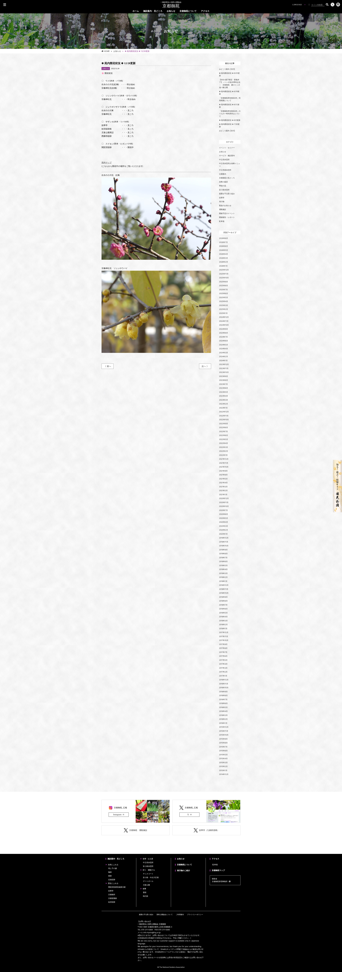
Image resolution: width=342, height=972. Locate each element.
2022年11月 (223, 416)
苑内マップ (107, 162)
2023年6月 (223, 388)
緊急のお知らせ (225, 205)
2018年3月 (223, 621)
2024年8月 (223, 333)
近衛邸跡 (111, 880)
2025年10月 (224, 278)
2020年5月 (223, 518)
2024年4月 (223, 349)
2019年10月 (223, 546)
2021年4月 (223, 483)
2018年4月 (223, 617)
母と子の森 (112, 868)
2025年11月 (223, 274)
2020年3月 (223, 526)
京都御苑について (188, 11)
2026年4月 (223, 254)
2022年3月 (223, 447)
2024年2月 (223, 356)
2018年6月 (223, 609)
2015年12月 (223, 727)
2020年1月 (223, 534)
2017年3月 (223, 668)
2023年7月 (223, 384)
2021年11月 (223, 463)
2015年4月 (223, 758)
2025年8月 (223, 285)
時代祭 (145, 896)
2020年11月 (223, 502)
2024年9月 (223, 329)
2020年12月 (224, 498)
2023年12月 (224, 364)
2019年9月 (223, 550)
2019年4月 (223, 569)
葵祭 (144, 892)
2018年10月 (223, 593)
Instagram (117, 814)
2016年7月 (223, 699)
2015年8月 (223, 743)
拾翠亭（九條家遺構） (209, 830)
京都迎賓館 (112, 898)
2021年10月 (223, 467)
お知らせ (171, 11)
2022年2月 (223, 451)
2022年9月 (223, 423)
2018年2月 (223, 624)
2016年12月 (223, 680)
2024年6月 (223, 341)
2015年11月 (223, 731)
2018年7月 (223, 605)
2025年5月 (223, 297)
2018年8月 (223, 601)
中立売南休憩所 (225, 170)
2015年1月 (223, 770)
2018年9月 (223, 597)
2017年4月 (223, 664)
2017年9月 (223, 644)
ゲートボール (148, 881)
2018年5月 (223, 613)
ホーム (136, 11)
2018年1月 (223, 628)
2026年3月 (223, 258)
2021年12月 (223, 459)
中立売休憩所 (224, 159)
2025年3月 (223, 305)
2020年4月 (223, 522)
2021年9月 (223, 471)
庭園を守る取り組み (227, 194)
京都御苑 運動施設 (138, 830)
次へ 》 (205, 366)
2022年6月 (223, 435)
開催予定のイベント (227, 213)
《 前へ (107, 366)
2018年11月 (223, 589)
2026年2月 (223, 262)
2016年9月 (223, 691)
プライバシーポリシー (195, 914)
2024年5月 (223, 345)
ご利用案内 (180, 914)
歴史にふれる (113, 883)
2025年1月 (223, 313)
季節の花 (222, 186)
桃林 (110, 876)
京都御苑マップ (218, 870)
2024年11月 (223, 321)
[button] (327, 4)
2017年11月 (223, 636)
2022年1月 (223, 455)
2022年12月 (224, 412)
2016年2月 (223, 719)
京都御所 (111, 895)
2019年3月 (223, 573)
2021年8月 (223, 475)
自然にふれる (113, 865)
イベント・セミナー (227, 148)
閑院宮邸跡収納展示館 (117, 887)
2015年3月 (223, 762)
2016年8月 (223, 695)
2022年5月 (223, 439)
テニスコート (148, 874)
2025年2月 (223, 309)
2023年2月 (223, 404)
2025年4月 (223, 301)
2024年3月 (223, 353)
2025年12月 (224, 270)
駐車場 (221, 221)
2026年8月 (223, 238)
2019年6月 (223, 561)
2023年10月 (224, 372)
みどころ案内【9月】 (227, 69)
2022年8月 (223, 427)
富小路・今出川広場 (151, 877)
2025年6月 (223, 293)
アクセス (205, 11)
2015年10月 (223, 735)
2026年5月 (223, 250)
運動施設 (222, 209)
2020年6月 (223, 514)
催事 (144, 889)
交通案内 (222, 174)
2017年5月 (223, 660)
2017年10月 (223, 640)
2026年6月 (223, 246)
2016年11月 (223, 684)
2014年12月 (223, 774)
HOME (107, 51)
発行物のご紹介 (183, 871)
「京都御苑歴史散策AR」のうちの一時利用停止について (229, 113)
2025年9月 (223, 282)
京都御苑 (171, 4)
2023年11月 (223, 368)
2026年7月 (223, 242)
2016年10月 (223, 687)
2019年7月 (223, 557)
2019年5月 (223, 565)
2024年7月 (223, 337)
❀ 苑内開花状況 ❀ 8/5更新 (229, 120)
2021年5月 (223, 479)
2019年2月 (223, 577)
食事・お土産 (148, 859)
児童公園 (146, 885)
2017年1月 (223, 676)
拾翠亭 (221, 198)
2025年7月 (223, 289)
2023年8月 (223, 380)
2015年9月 (223, 739)
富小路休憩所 (224, 190)
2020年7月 (223, 510)
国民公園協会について (165, 914)
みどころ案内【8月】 (227, 131)
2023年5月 (223, 392)
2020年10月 (224, 506)
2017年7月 (223, 652)
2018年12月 (223, 585)
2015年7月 (223, 747)
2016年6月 (223, 703)
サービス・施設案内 (227, 155)
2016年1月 (223, 723)
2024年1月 (223, 360)
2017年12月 (223, 632)
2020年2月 (223, 530)
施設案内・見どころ (152, 11)
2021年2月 (223, 490)
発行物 (221, 201)
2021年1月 (223, 494)
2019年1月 (223, 581)
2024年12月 (224, 317)
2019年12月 (223, 538)
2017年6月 (223, 656)
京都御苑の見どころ (227, 178)
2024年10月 (224, 325)
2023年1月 (223, 408)
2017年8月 (223, 648)
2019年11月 (223, 542)
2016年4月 (223, 711)
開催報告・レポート (227, 217)
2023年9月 (223, 376)
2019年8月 (223, 553)
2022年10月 (224, 419)
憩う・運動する (149, 870)
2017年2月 (223, 672)
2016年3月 (223, 715)
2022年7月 (223, 431)
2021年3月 (223, 487)
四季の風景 (223, 182)
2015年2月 (223, 766)
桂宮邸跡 (111, 902)
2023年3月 (223, 400)
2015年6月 (223, 751)
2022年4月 (223, 443)
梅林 (110, 872)
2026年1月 (223, 266)
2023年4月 (223, 396)
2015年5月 (223, 755)
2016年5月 (223, 707)
